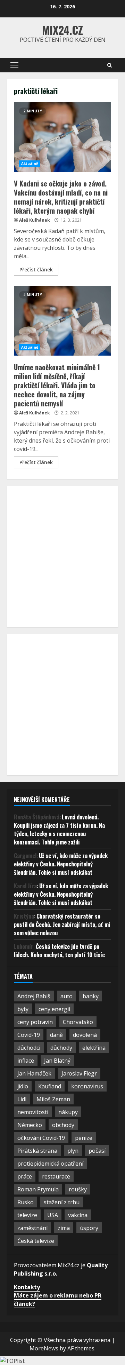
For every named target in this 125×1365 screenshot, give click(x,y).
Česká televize (35, 1241)
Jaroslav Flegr (79, 1073)
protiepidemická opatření (50, 1163)
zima (64, 1228)
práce (24, 1176)
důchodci (28, 1047)
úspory (89, 1228)
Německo (29, 1125)
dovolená (85, 1035)
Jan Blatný (57, 1060)
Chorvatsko (78, 1022)
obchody (63, 1125)
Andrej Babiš (33, 996)
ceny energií (54, 1009)
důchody (61, 1047)
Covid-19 (28, 1035)
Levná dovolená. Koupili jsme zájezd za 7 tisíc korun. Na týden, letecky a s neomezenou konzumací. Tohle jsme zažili (59, 829)
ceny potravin (35, 1022)
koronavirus (87, 1086)
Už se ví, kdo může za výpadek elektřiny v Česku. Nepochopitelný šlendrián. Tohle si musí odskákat (61, 863)
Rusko (25, 1202)
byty (22, 1009)
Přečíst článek (36, 269)
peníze (83, 1138)
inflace (25, 1060)
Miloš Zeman (53, 1099)
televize (27, 1215)
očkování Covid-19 (41, 1138)
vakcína (78, 1215)
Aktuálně (29, 163)
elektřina (94, 1047)
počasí (97, 1150)
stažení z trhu (62, 1202)
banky (91, 996)
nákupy (68, 1112)
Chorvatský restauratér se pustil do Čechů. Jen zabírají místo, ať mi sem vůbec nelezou (62, 924)
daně (56, 1035)
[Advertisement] (62, 555)
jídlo (22, 1086)
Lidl (21, 1099)
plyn (72, 1150)
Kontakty (27, 1287)
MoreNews (44, 1348)
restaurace (56, 1176)
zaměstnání (32, 1228)
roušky (78, 1189)
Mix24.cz (62, 30)
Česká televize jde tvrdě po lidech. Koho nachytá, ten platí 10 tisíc (59, 950)
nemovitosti (32, 1112)
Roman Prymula (38, 1189)
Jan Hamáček (34, 1073)
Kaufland (49, 1086)
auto (66, 996)
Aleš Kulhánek (34, 220)
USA (52, 1215)
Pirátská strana (37, 1150)
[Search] (109, 65)
